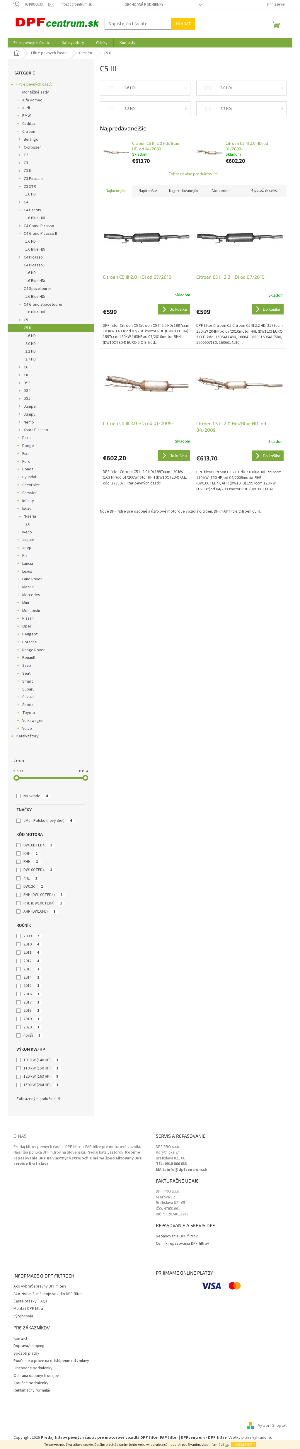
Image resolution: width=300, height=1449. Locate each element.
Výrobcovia (23, 1316)
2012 (31, 961)
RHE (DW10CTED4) (42, 903)
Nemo (29, 422)
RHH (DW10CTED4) (42, 895)
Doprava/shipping (29, 1346)
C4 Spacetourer (37, 289)
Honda (27, 469)
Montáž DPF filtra (28, 1309)
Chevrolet (31, 485)
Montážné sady (35, 92)
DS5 (27, 399)
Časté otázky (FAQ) (30, 1301)
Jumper (30, 406)
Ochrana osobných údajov (36, 1376)
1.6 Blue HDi (35, 218)
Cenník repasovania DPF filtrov (182, 1243)
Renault (28, 658)
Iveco (27, 532)
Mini (25, 603)
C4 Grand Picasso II (40, 234)
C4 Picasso (33, 257)
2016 (31, 994)
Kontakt (20, 1338)
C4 (26, 202)
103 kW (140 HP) (40, 1060)
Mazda (28, 587)
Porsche (29, 642)
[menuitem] (32, 42)
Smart (27, 681)
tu (226, 1444)
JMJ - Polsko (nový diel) (47, 821)
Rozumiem (243, 1444)
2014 (31, 977)
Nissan (28, 618)
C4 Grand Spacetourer (43, 304)
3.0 (27, 524)
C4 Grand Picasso (39, 226)
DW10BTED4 (37, 845)
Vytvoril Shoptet (272, 1426)
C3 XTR (30, 187)
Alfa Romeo (32, 100)
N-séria (30, 516)
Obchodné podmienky (144, 4)
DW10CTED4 (37, 870)
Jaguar (28, 540)
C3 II (27, 171)
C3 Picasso (33, 179)
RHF (30, 853)
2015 (31, 986)
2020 (31, 1027)
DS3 (27, 383)
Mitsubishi (31, 611)
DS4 (27, 391)
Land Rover (32, 579)
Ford (26, 462)
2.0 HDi (31, 344)
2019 (31, 1019)
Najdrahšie (148, 191)
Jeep (26, 548)
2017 (31, 1002)
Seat (26, 673)
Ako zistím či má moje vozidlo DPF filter (47, 1294)
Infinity (28, 501)
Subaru (28, 689)
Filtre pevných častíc (34, 84)
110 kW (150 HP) (40, 1068)
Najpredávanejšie (184, 191)
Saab (26, 666)
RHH (30, 862)
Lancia (27, 564)
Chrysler (29, 493)
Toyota (28, 713)
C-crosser (32, 147)
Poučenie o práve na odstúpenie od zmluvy (51, 1361)
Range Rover (33, 650)
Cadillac (29, 124)
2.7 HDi (31, 359)
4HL (30, 878)
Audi (26, 108)
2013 (31, 969)
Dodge (28, 446)
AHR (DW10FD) (39, 911)
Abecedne (221, 191)
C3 (26, 163)
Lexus (27, 571)
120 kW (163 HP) (40, 1076)
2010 (31, 944)
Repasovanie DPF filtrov (177, 1236)
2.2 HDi (31, 351)
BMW (26, 116)
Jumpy (29, 414)
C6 (26, 367)
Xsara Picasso (36, 430)
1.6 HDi (31, 194)
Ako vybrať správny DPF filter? (40, 1286)
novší (31, 1035)
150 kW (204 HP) (40, 1085)
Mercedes (31, 595)
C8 (26, 375)
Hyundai (29, 477)
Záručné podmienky (30, 1383)
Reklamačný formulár (31, 1390)
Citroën (28, 132)
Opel (26, 626)
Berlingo (31, 139)
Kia (25, 556)
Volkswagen (32, 721)
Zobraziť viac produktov (190, 173)
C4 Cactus (32, 210)
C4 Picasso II (34, 265)
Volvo (27, 729)
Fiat (25, 454)
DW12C (33, 887)
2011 (31, 952)
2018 (31, 1010)
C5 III (28, 328)
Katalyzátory (27, 736)
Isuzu (26, 508)
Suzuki (28, 697)
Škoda (27, 705)
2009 (31, 936)
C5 (26, 320)
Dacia (27, 438)
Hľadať (183, 23)
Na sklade (35, 796)
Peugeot (30, 634)
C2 (26, 155)
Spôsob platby (26, 1353)
